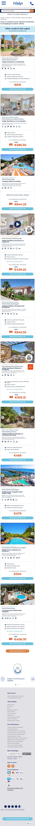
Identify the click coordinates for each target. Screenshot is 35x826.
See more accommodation (14, 261)
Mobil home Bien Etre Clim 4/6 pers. (16, 626)
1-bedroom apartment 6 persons (15, 76)
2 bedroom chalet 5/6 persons (14, 447)
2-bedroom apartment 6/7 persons (15, 320)
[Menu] (3, 3)
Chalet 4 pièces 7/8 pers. (13, 449)
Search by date (8, 11)
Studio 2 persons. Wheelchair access (16, 386)
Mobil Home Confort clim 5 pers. (15, 507)
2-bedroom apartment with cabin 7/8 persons (18, 78)
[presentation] (2, 45)
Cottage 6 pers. (10, 563)
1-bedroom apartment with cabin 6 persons (17, 258)
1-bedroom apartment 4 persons (15, 134)
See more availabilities (18, 89)
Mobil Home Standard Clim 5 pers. (15, 505)
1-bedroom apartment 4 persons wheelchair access (18, 382)
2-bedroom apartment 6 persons (15, 136)
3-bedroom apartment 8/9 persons (15, 324)
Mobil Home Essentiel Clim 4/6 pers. (16, 624)
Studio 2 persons (11, 132)
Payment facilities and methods (15, 789)
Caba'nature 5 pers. (11, 567)
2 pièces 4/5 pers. (11, 322)
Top (30, 823)
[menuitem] (17, 696)
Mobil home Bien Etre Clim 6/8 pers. (16, 628)
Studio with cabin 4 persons (14, 74)
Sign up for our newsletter (17, 819)
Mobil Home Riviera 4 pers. (13, 565)
